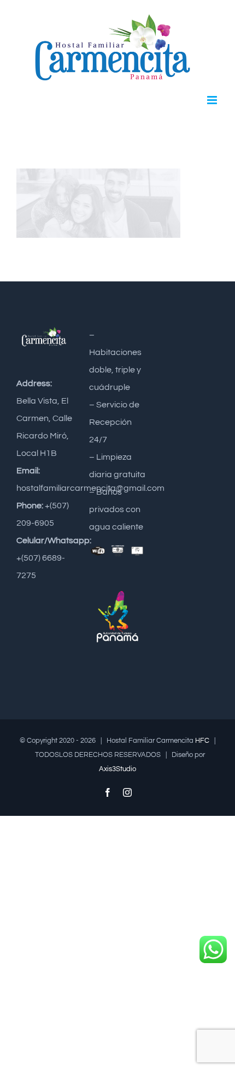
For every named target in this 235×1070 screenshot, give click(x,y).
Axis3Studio (117, 769)
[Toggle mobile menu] (213, 100)
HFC (202, 740)
